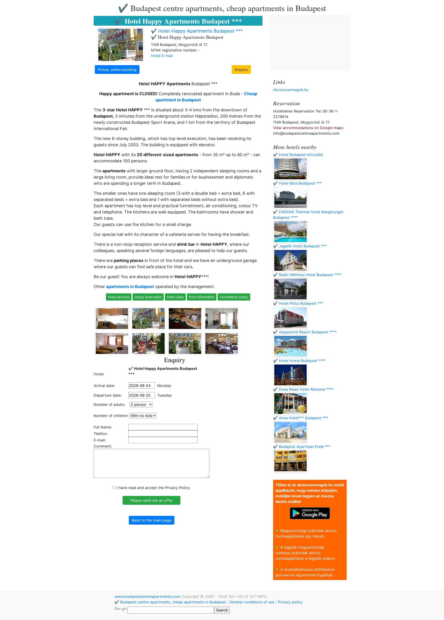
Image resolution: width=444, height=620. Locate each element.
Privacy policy (290, 602)
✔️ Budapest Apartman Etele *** (301, 446)
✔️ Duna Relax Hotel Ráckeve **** (303, 389)
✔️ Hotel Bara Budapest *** (297, 183)
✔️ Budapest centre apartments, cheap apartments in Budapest (222, 7)
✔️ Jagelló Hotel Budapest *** (300, 246)
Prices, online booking (117, 69)
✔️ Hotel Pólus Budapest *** (298, 303)
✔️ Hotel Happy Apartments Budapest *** (197, 31)
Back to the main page (151, 520)
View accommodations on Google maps (308, 127)
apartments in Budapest (130, 286)
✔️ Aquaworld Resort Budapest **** (305, 332)
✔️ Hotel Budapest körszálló (298, 154)
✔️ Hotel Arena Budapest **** (299, 360)
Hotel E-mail (162, 55)
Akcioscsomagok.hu (290, 89)
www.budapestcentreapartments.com (148, 596)
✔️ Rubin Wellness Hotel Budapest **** (307, 274)
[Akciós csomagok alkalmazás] (310, 513)
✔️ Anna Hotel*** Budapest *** (300, 418)
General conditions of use (251, 602)
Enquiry (241, 69)
